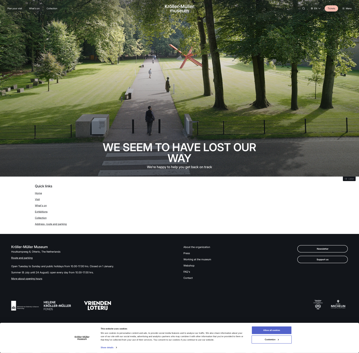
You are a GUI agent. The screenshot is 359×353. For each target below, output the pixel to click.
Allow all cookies (271, 330)
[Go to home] (179, 8)
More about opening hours (26, 278)
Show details (107, 347)
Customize (270, 339)
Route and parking (22, 257)
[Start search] (304, 8)
